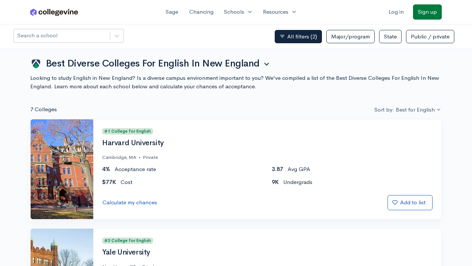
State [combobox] (390, 36)
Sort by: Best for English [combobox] (404, 109)
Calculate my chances (130, 202)
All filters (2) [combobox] (298, 36)
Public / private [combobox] (430, 36)
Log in (396, 11)
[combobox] (18, 35)
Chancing (201, 11)
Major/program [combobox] (350, 36)
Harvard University (133, 143)
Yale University (126, 252)
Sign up (427, 11)
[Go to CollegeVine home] (54, 12)
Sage (172, 11)
